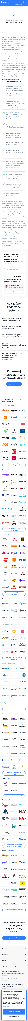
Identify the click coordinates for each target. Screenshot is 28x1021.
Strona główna (8, 20)
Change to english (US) (17, 2)
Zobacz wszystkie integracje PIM (14, 795)
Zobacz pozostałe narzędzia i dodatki (14, 773)
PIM (9, 778)
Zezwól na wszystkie (14, 1011)
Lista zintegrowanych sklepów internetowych (14, 529)
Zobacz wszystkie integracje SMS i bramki (14, 709)
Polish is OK (19, 4)
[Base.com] (5, 3)
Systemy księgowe (13, 598)
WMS (9, 800)
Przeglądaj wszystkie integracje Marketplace (14, 465)
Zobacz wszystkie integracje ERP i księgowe (14, 658)
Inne (9, 714)
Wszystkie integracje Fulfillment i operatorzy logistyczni (14, 910)
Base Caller (17, 188)
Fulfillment (11, 850)
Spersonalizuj (13, 1016)
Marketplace (11, 405)
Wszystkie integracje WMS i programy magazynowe (14, 845)
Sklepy (9, 470)
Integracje (15, 20)
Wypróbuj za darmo (14, 384)
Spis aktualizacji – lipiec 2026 (10, 979)
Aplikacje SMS (11, 663)
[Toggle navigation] (26, 3)
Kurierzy (10, 534)
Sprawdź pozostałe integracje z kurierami (14, 593)
